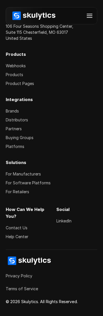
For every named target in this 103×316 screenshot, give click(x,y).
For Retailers (17, 191)
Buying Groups (19, 137)
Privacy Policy (19, 275)
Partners (14, 128)
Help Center (17, 236)
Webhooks (16, 65)
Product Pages (20, 83)
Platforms (15, 146)
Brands (12, 110)
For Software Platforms (28, 182)
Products (14, 74)
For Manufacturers (23, 173)
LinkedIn (64, 220)
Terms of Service (22, 288)
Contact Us (16, 227)
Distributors (17, 119)
